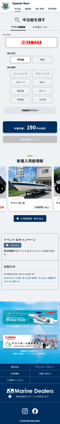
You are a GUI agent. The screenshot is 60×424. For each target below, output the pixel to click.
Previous (2, 189)
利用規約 (15, 373)
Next (57, 189)
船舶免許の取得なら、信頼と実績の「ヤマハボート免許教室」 (30, 352)
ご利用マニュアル (15, 380)
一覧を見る (14, 245)
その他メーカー (40, 27)
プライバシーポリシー (45, 366)
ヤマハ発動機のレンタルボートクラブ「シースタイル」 (30, 326)
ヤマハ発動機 (18, 27)
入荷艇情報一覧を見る (32, 218)
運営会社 (15, 366)
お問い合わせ (45, 373)
